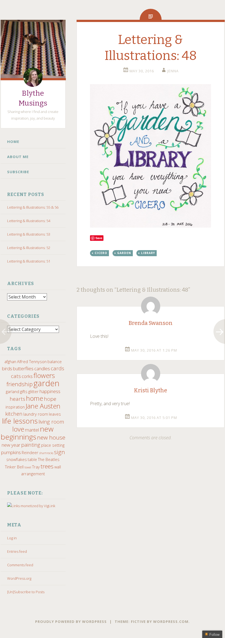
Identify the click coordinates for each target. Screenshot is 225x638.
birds (7, 368)
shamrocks (46, 453)
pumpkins (11, 452)
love (18, 428)
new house (51, 437)
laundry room (35, 414)
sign (59, 452)
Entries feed (17, 551)
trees (47, 466)
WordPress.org (19, 578)
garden (46, 383)
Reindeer (30, 452)
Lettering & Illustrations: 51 (28, 261)
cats (16, 376)
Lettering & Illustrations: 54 (28, 220)
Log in (12, 537)
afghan (10, 361)
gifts (23, 391)
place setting (52, 445)
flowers (44, 375)
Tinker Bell (14, 466)
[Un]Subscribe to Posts (25, 591)
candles (42, 368)
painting (30, 444)
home (34, 398)
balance (54, 361)
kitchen (13, 413)
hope (50, 398)
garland (12, 391)
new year (11, 445)
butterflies (23, 368)
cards (57, 368)
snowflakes (16, 459)
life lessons (20, 421)
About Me (18, 156)
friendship (20, 384)
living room (51, 421)
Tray (36, 466)
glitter (33, 391)
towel (27, 467)
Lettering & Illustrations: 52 (28, 247)
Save (98, 238)
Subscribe (18, 171)
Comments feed (20, 564)
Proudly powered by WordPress (71, 621)
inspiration (15, 407)
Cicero (101, 253)
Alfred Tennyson (32, 361)
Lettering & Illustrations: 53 (28, 234)
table (32, 459)
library (148, 253)
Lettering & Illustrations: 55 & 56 (32, 207)
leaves (55, 414)
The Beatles (49, 459)
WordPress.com (171, 621)
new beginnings (27, 433)
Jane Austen (43, 405)
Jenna (173, 70)
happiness (50, 391)
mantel (32, 430)
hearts (17, 398)
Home (13, 141)
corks (27, 376)
